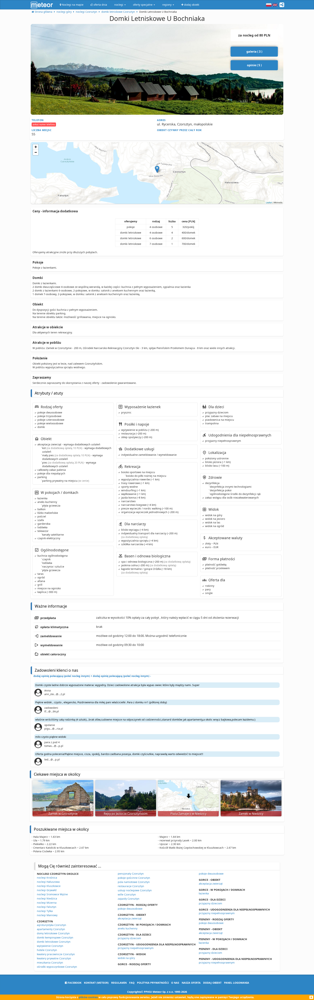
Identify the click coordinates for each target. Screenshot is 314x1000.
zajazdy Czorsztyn (128, 898)
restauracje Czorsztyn (131, 886)
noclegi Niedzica (47, 898)
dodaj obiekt (212, 982)
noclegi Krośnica (47, 877)
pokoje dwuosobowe (130, 908)
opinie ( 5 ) (254, 65)
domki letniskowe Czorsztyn (54, 941)
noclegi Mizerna (47, 902)
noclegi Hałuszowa (48, 881)
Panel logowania (236, 982)
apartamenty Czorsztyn (51, 929)
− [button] (36, 152)
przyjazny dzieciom (129, 938)
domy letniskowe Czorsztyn (53, 933)
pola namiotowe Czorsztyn (134, 882)
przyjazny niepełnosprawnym (136, 948)
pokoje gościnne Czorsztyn (134, 877)
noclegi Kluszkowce (49, 886)
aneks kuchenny (127, 928)
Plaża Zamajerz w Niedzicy (188, 814)
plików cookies (88, 997)
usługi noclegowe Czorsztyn (135, 890)
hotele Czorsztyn (47, 950)
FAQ (131, 982)
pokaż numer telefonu (44, 124)
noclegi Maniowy (47, 915)
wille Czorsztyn (127, 894)
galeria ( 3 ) (254, 52)
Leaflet (269, 202)
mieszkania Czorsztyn (50, 962)
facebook (74, 982)
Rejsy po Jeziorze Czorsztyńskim (126, 814)
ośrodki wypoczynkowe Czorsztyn (57, 966)
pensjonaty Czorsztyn (131, 873)
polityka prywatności (153, 982)
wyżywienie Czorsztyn (50, 946)
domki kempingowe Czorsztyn (55, 937)
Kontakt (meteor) (96, 982)
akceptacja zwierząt (130, 918)
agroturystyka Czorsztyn (51, 925)
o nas (175, 982)
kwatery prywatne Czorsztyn (54, 958)
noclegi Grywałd (47, 890)
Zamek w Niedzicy (251, 814)
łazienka (204, 893)
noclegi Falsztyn (46, 907)
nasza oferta (191, 982)
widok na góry (126, 958)
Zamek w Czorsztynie (63, 814)
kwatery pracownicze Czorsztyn (56, 954)
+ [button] (36, 147)
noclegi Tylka (45, 911)
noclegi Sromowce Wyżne (52, 894)
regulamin (119, 982)
